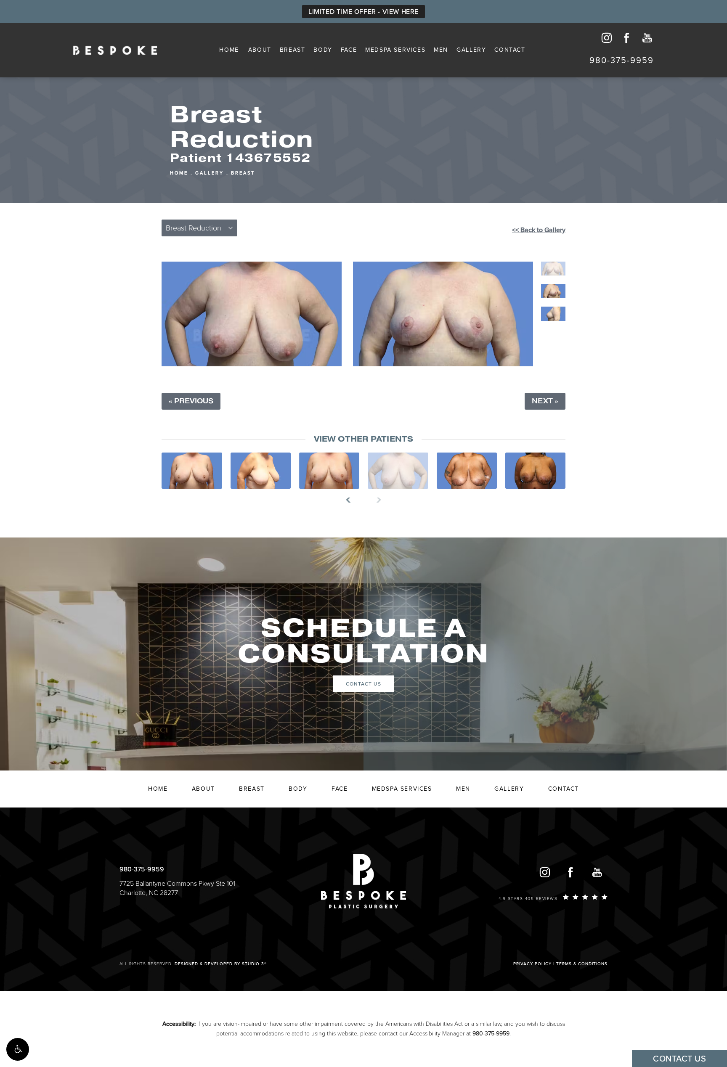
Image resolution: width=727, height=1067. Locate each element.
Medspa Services (395, 49)
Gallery (471, 49)
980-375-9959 (490, 1033)
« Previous (191, 401)
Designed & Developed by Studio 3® (221, 963)
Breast (292, 49)
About (259, 49)
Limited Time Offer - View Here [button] (363, 12)
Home (229, 49)
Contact (509, 49)
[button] (17, 1049)
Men (441, 49)
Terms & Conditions (582, 963)
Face (349, 49)
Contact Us (363, 684)
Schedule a (363, 641)
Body (322, 49)
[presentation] (351, 500)
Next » (545, 401)
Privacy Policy (532, 963)
